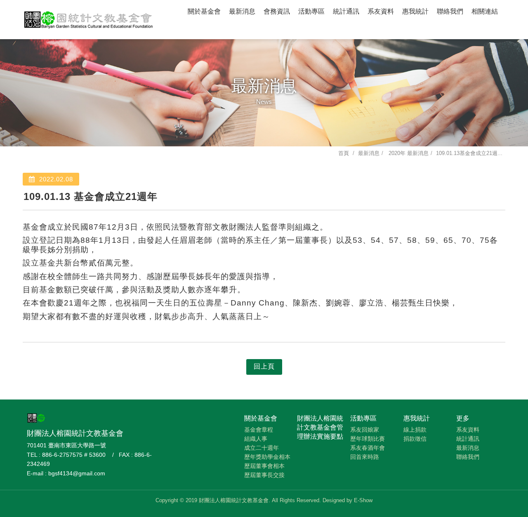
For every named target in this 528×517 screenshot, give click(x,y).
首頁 (343, 153)
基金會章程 (258, 429)
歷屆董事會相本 (264, 466)
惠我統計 (415, 11)
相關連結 (484, 11)
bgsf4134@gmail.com (76, 473)
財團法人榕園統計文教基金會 (89, 18)
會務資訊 (277, 11)
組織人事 (255, 438)
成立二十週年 (261, 447)
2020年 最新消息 (408, 153)
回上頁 (264, 366)
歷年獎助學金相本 (267, 457)
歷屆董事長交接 (264, 475)
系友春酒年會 (367, 447)
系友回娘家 (364, 429)
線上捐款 (415, 429)
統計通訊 (346, 11)
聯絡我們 (450, 11)
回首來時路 (364, 457)
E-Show (363, 500)
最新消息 (242, 11)
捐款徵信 (415, 438)
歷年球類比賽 (367, 438)
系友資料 (381, 11)
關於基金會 (204, 11)
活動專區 (311, 11)
